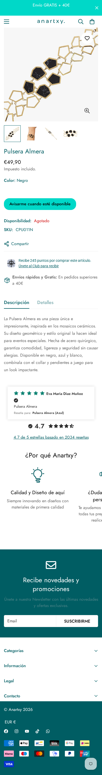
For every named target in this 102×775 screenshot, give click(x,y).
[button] (51, 403)
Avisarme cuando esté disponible (40, 204)
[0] (92, 22)
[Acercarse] (87, 111)
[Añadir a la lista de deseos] (87, 38)
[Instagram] (16, 731)
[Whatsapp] (48, 731)
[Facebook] (6, 731)
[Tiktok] (37, 731)
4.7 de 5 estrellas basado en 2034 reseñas (51, 437)
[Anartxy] (51, 22)
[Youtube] (27, 731)
